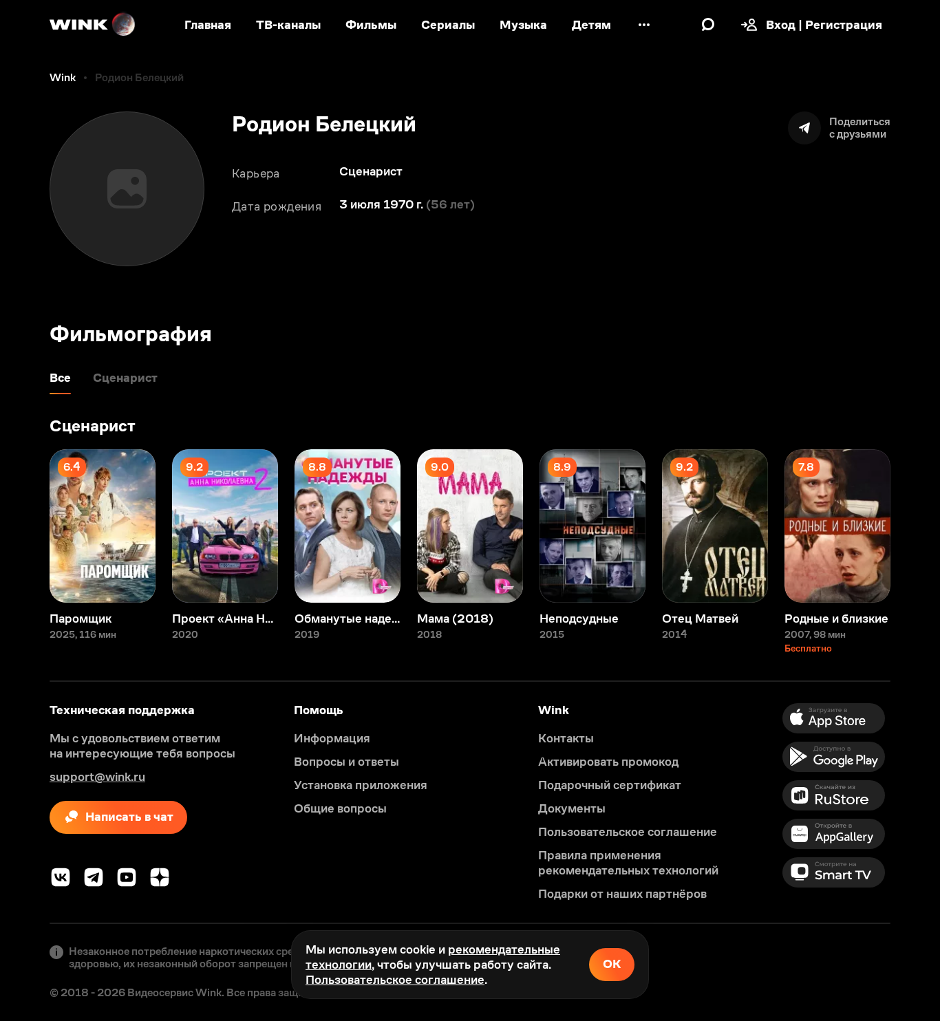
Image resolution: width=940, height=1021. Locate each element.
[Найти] (708, 25)
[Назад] (25, 526)
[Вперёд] (915, 526)
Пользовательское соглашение (395, 980)
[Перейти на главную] (93, 25)
